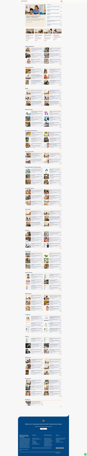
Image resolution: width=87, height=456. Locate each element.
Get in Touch (43, 428)
